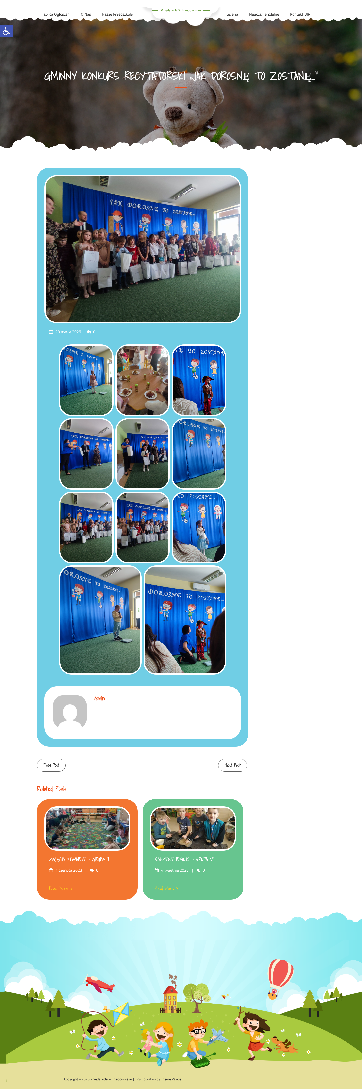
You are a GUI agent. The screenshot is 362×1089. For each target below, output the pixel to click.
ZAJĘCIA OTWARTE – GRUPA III (79, 859)
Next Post (233, 765)
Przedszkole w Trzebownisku (181, 10)
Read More (58, 889)
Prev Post (51, 765)
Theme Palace (171, 1079)
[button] (6, 31)
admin (99, 698)
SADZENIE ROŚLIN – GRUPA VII (184, 859)
